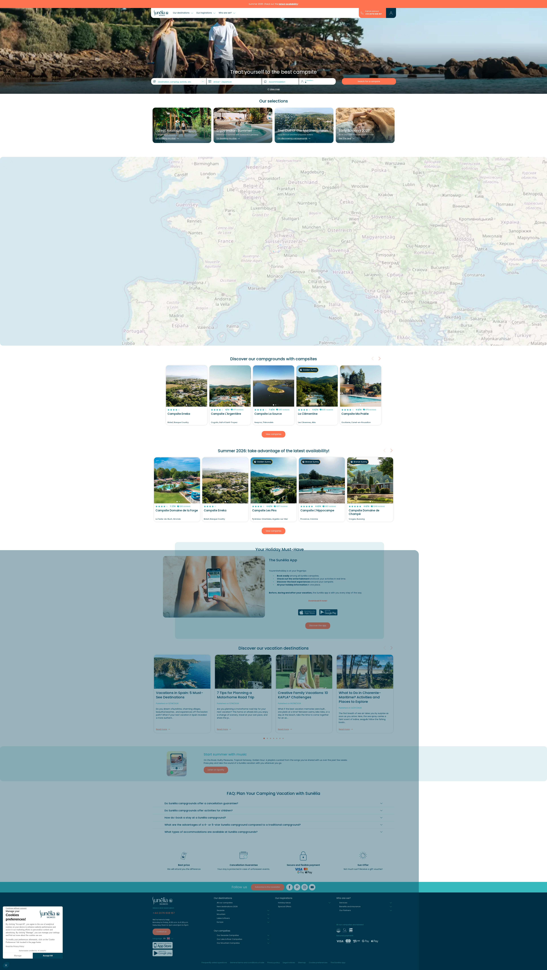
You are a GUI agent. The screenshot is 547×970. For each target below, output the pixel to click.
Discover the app (317, 541)
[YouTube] (312, 803)
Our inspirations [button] (204, 12)
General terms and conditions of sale (247, 878)
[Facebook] (289, 803)
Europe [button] (220, 838)
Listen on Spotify (216, 685)
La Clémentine (308, 330)
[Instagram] (304, 803)
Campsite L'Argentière (226, 330)
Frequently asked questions (214, 878)
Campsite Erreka (179, 330)
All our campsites (225, 818)
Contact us (162, 847)
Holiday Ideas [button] (284, 818)
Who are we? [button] (225, 12)
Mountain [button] (221, 830)
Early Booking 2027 (354, 130)
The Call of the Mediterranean (303, 130)
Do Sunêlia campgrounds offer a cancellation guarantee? (201, 719)
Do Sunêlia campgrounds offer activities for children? (199, 726)
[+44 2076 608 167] (362, 12)
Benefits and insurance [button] (350, 822)
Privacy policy (273, 878)
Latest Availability (170, 130)
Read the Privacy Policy (15, 946)
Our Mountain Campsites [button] (228, 859)
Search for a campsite (369, 81)
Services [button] (343, 818)
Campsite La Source (268, 330)
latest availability (288, 4)
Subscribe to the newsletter (267, 803)
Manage (18, 955)
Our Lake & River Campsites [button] (229, 855)
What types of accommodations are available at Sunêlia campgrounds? (211, 748)
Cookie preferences (318, 878)
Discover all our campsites (273, 252)
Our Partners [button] (345, 826)
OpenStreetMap (381, 246)
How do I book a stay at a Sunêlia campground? (195, 733)
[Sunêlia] (161, 13)
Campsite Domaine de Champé (364, 428)
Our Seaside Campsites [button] (228, 851)
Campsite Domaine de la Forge (177, 426)
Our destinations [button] (181, 12)
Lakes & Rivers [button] (223, 834)
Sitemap (302, 878)
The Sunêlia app (337, 878)
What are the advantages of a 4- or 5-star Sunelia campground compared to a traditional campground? (233, 740)
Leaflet (370, 246)
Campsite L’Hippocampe (317, 426)
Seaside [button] (220, 826)
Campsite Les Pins (264, 426)
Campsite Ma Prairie (355, 330)
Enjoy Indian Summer (234, 130)
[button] (6, 965)
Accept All (48, 955)
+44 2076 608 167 (373, 14)
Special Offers (284, 822)
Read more (161, 645)
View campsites (273, 350)
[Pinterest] (297, 803)
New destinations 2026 (227, 822)
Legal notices (289, 878)
